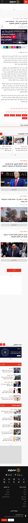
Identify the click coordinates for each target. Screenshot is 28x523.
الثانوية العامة (16, 405)
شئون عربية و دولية (9, 382)
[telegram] (24, 482)
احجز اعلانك (7, 494)
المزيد (14, 270)
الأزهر (11, 409)
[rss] (9, 482)
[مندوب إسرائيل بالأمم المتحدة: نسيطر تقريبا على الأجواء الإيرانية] (14, 250)
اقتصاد (24, 492)
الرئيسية (25, 18)
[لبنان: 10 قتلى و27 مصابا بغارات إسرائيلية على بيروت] (14, 215)
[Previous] (4, 134)
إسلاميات (24, 506)
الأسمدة (24, 118)
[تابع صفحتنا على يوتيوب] (12, 47)
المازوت (6, 115)
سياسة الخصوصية (5, 497)
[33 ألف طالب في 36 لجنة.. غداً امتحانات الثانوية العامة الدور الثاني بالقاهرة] (17, 418)
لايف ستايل (23, 497)
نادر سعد (24, 115)
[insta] (14, 479)
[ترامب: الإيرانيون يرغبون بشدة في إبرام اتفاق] (17, 384)
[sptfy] (14, 482)
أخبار (21, 18)
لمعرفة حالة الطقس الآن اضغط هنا (19, 108)
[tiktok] (19, 482)
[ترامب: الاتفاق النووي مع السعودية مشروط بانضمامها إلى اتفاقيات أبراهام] (14, 179)
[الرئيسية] (14, 1)
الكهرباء (12, 115)
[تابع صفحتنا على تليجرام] (4, 47)
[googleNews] (4, 482)
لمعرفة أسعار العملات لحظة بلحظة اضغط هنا (16, 112)
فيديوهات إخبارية (16, 18)
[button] (26, 2)
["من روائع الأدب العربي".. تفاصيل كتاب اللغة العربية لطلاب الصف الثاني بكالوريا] (17, 439)
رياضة (25, 494)
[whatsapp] (4, 479)
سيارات (24, 504)
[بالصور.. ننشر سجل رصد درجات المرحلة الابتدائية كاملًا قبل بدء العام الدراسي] (17, 432)
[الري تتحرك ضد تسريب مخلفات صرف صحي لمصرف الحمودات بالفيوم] (17, 398)
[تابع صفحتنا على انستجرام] (15, 47)
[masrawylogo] (14, 470)
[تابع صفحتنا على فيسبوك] (20, 47)
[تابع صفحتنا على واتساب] (10, 47)
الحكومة (18, 115)
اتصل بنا (7, 492)
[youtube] (9, 479)
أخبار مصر (11, 368)
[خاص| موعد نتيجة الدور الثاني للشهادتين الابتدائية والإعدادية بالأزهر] (17, 411)
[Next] (1, 134)
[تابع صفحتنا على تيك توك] (7, 47)
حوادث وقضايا (10, 375)
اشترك (4, 520)
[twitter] (19, 479)
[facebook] (24, 479)
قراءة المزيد (14, 189)
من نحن (7, 490)
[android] (18, 474)
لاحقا (11, 520)
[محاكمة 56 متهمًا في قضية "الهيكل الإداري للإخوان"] (17, 377)
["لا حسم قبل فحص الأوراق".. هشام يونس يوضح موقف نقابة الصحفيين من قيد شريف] (17, 370)
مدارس (11, 416)
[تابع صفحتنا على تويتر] (17, 47)
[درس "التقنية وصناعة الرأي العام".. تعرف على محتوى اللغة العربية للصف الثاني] (17, 425)
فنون (25, 501)
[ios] (9, 474)
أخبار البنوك (23, 499)
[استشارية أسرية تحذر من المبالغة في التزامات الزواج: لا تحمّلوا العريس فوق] (17, 391)
